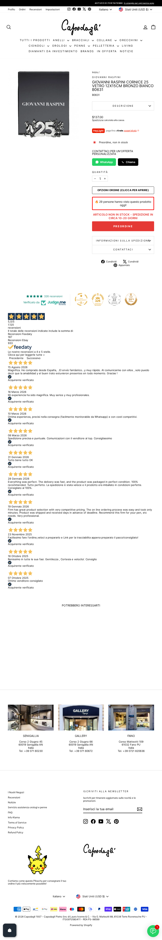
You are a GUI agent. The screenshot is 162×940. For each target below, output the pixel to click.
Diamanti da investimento (53, 51)
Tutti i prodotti (35, 40)
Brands (87, 51)
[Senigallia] (31, 717)
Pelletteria (104, 45)
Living (127, 45)
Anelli (59, 40)
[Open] (9, 930)
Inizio (95, 72)
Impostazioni (53, 9)
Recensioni (35, 9)
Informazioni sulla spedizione (123, 240)
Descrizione (123, 105)
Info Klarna (14, 817)
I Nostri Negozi (16, 792)
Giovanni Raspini (106, 77)
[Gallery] (81, 717)
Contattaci (123, 249)
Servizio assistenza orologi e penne (27, 807)
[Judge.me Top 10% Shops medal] (131, 299)
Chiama (130, 162)
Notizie (126, 51)
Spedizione (98, 120)
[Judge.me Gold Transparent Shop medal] (81, 299)
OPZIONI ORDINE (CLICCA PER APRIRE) (123, 190)
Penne (80, 45)
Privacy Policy (16, 827)
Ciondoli (37, 45)
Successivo (33, 358)
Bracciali (81, 40)
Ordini (22, 9)
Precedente (16, 358)
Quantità (100, 172)
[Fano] (131, 717)
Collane (105, 40)
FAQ (10, 812)
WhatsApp (106, 162)
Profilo (11, 9)
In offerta (107, 51)
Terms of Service (17, 822)
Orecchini (129, 40)
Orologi (60, 45)
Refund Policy (15, 832)
